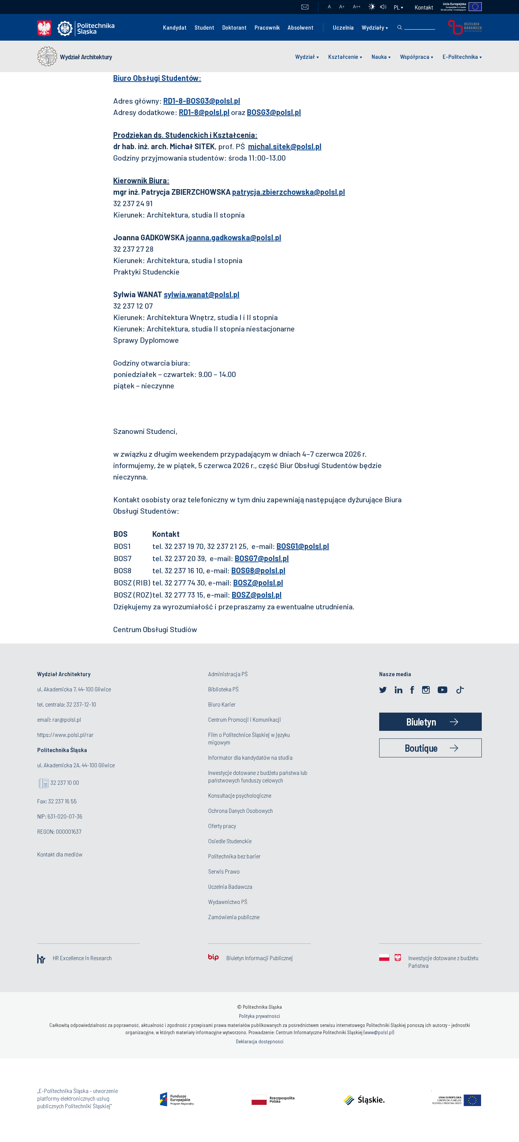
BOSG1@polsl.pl (303, 545)
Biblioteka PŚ (223, 688)
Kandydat (175, 27)
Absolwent (300, 27)
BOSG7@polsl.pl (262, 558)
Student (204, 27)
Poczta (305, 7)
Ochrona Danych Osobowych (240, 810)
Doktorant (234, 27)
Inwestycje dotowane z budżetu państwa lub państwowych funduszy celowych (257, 776)
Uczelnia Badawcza (230, 886)
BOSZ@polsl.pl (258, 582)
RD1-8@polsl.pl (204, 112)
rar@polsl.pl (66, 719)
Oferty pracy (222, 825)
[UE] (457, 7)
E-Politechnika (460, 56)
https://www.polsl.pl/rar (65, 734)
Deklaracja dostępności (259, 1041)
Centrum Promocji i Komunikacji (244, 719)
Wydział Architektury (86, 56)
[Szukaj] (399, 27)
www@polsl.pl (379, 1032)
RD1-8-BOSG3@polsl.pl (201, 100)
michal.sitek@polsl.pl (284, 146)
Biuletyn (421, 721)
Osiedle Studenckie (230, 840)
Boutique (421, 748)
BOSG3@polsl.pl (274, 112)
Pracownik (267, 27)
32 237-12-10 (81, 704)
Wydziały (373, 27)
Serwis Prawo (224, 871)
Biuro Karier (222, 704)
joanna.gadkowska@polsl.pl (233, 237)
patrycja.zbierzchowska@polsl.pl (288, 191)
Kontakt (424, 7)
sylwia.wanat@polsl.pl (201, 294)
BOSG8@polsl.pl (258, 570)
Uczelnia (343, 27)
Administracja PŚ (228, 673)
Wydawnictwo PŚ (227, 901)
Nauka (379, 56)
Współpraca (414, 56)
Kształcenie (343, 56)
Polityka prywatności (259, 1016)
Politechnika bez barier (234, 856)
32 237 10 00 (65, 782)
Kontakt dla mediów (59, 854)
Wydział (305, 56)
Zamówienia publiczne (234, 916)
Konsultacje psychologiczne (239, 795)
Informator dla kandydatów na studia (250, 757)
